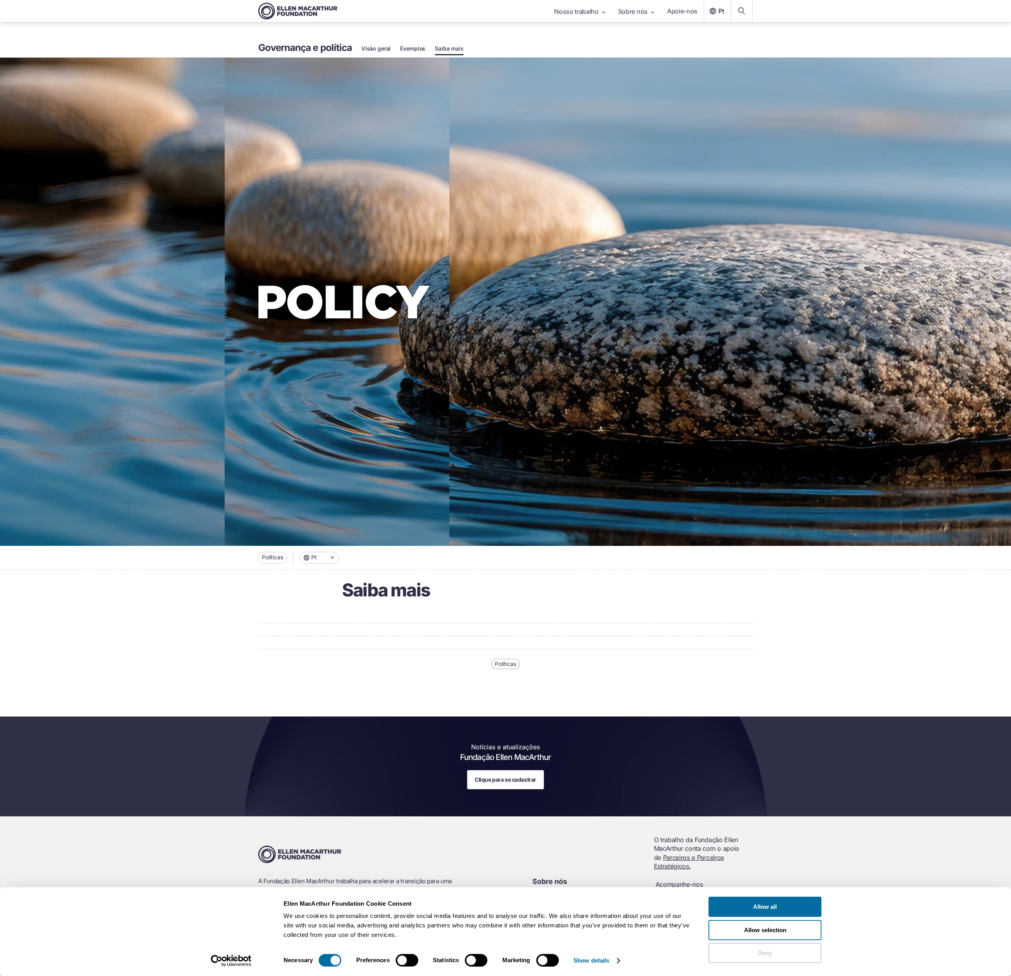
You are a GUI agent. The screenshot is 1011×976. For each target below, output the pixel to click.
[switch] (407, 960)
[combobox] (319, 558)
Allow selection (765, 930)
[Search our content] (742, 11)
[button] (319, 558)
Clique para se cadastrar (505, 779)
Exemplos (412, 48)
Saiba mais (449, 48)
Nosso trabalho (576, 11)
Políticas (272, 557)
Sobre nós (633, 11)
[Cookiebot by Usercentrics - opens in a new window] (231, 961)
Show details (591, 960)
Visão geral (376, 48)
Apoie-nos (682, 11)
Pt (721, 11)
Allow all (765, 906)
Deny (765, 953)
